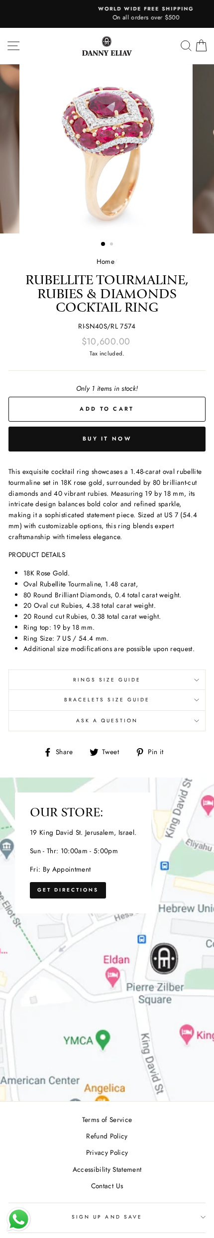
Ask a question (107, 720)
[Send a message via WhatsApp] (18, 1219)
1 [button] (103, 244)
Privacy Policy (107, 1152)
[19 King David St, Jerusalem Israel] (107, 939)
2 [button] (112, 244)
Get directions (68, 890)
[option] (107, 14)
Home (105, 261)
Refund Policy (106, 1136)
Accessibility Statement (107, 1169)
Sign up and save (107, 1217)
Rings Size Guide (107, 679)
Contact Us (107, 1186)
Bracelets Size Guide (107, 699)
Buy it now (107, 439)
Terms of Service (107, 1120)
